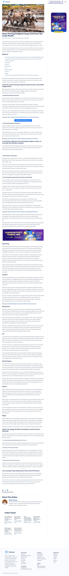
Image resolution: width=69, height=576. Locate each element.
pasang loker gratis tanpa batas (21, 483)
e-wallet (40, 45)
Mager (6, 73)
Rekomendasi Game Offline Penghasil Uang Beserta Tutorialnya (22, 138)
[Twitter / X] (5, 490)
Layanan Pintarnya (41, 567)
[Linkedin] (7, 490)
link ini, (25, 481)
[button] (65, 2)
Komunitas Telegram (41, 566)
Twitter (54, 558)
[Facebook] (2, 490)
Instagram (55, 555)
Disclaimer (39, 560)
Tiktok (54, 562)
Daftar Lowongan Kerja (26, 555)
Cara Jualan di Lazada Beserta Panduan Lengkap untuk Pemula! (8, 518)
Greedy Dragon (8, 69)
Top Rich (7, 64)
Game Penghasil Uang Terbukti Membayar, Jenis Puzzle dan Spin (22, 117)
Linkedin (25, 505)
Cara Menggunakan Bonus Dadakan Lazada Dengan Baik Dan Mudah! (28, 518)
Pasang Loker (24, 567)
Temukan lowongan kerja (8, 480)
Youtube (55, 560)
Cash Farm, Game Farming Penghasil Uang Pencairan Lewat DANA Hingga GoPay (24, 57)
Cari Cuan (6, 521)
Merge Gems (8, 66)
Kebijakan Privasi (40, 557)
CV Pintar (23, 561)
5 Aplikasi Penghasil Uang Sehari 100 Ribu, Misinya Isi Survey (21, 303)
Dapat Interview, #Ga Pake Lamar (23, 120)
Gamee (7, 71)
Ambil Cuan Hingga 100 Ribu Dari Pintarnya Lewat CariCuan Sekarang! (21, 75)
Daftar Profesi (24, 556)
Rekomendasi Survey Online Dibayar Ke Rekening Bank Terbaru (22, 211)
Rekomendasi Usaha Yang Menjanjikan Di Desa (17, 518)
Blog (38, 564)
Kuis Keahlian (24, 563)
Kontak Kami (39, 555)
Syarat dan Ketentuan (41, 558)
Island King (7, 62)
